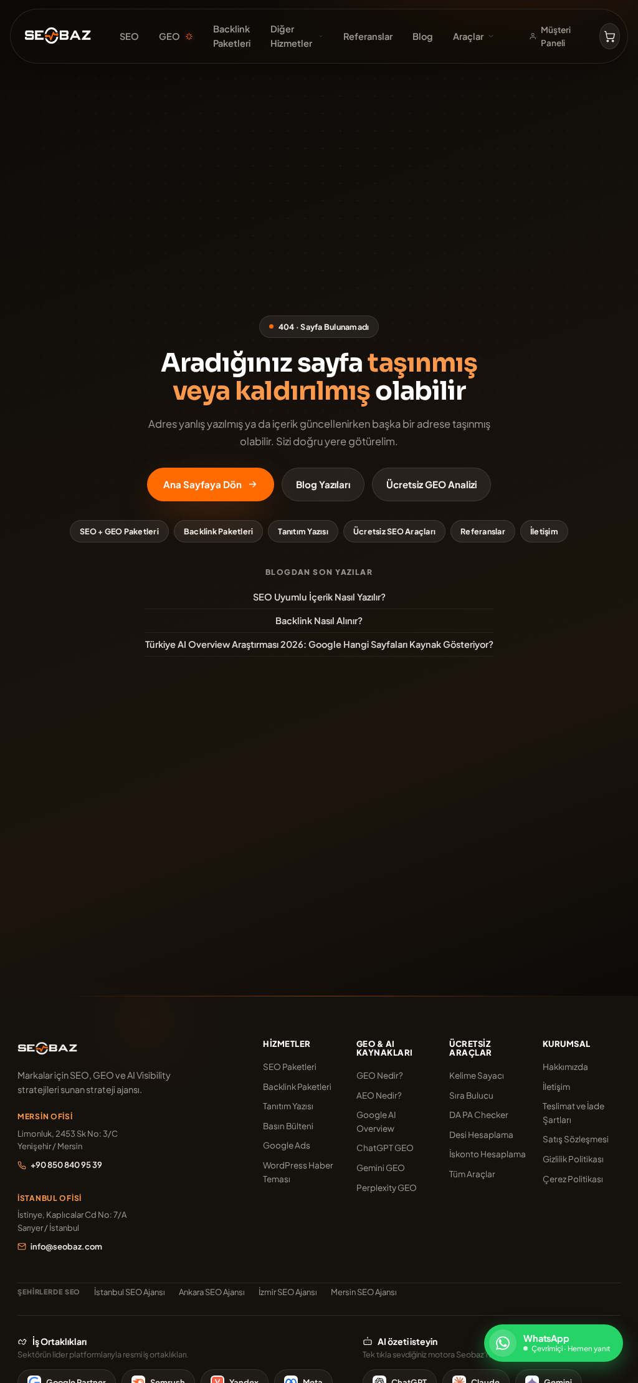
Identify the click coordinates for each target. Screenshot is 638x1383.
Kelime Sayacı (476, 1075)
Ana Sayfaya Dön (202, 484)
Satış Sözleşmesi (576, 1139)
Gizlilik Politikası (573, 1159)
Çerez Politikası (573, 1178)
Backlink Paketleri (231, 36)
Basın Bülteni (288, 1125)
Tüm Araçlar (472, 1174)
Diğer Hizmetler (291, 36)
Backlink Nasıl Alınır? (319, 620)
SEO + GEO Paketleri (119, 531)
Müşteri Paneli (556, 36)
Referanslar (368, 36)
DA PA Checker (478, 1114)
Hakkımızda (565, 1066)
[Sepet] (609, 36)
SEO (129, 36)
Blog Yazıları (323, 484)
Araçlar (468, 36)
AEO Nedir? (379, 1095)
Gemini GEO (380, 1167)
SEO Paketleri (290, 1066)
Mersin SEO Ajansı (364, 1292)
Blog (422, 36)
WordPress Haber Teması (298, 1172)
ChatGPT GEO (385, 1147)
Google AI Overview (376, 1121)
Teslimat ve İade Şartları (573, 1113)
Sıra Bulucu (471, 1095)
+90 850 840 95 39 (66, 1165)
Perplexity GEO (386, 1187)
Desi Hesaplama (481, 1134)
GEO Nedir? (379, 1075)
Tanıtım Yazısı (303, 531)
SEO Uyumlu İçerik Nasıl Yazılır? (319, 596)
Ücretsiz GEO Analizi (431, 484)
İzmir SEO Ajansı (288, 1292)
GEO (169, 36)
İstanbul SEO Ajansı (129, 1292)
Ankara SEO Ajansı (212, 1292)
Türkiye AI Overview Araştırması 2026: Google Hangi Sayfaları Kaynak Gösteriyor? (319, 644)
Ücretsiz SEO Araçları (394, 531)
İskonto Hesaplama (487, 1154)
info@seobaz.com (66, 1246)
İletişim (544, 531)
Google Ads (286, 1145)
